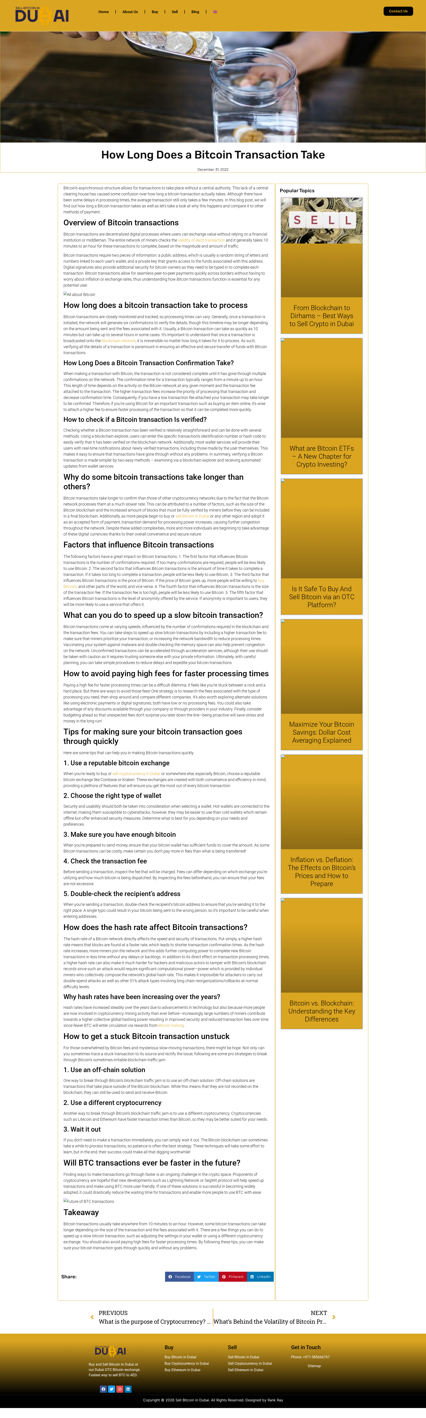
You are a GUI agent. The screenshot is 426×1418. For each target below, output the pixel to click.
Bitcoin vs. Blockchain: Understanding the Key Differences (321, 1011)
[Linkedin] (128, 1389)
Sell (175, 12)
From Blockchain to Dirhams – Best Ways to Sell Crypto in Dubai (322, 316)
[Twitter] (111, 1389)
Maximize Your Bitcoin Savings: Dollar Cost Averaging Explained (321, 732)
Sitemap (314, 1366)
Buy (155, 12)
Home (104, 12)
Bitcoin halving (171, 1025)
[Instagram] (119, 1389)
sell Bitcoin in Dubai (192, 516)
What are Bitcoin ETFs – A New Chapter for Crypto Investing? (322, 456)
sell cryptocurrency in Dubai (136, 773)
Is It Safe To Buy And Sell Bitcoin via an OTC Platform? (321, 597)
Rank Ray (275, 1400)
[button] (179, 1277)
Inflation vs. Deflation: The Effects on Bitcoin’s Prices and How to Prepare (322, 872)
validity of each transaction (201, 240)
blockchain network (119, 340)
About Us (130, 12)
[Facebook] (103, 1389)
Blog (195, 12)
